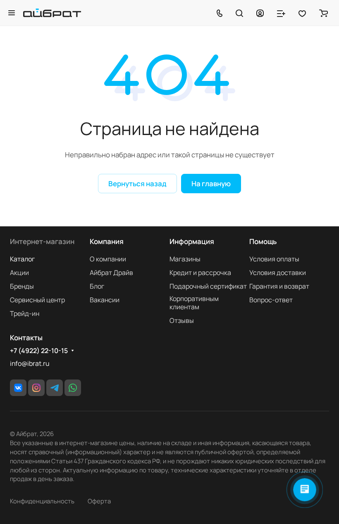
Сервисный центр (37, 299)
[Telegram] (54, 387)
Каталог (22, 258)
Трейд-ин (24, 313)
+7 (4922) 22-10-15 (39, 351)
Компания (107, 241)
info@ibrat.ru (29, 363)
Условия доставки (277, 272)
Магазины (185, 258)
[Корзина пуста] (323, 13)
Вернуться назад (137, 183)
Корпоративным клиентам (194, 302)
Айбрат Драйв (111, 272)
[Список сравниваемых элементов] (281, 13)
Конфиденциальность (42, 501)
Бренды (22, 286)
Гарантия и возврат (279, 286)
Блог (97, 286)
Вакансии (104, 299)
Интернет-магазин (42, 241)
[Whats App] (72, 387)
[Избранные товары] (302, 13)
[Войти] (260, 13)
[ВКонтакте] (18, 387)
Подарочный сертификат (208, 286)
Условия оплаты (274, 258)
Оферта (99, 501)
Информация (192, 241)
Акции (19, 272)
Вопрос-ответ (271, 299)
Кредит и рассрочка (200, 272)
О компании (108, 258)
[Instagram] (36, 387)
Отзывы (182, 320)
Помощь (263, 241)
